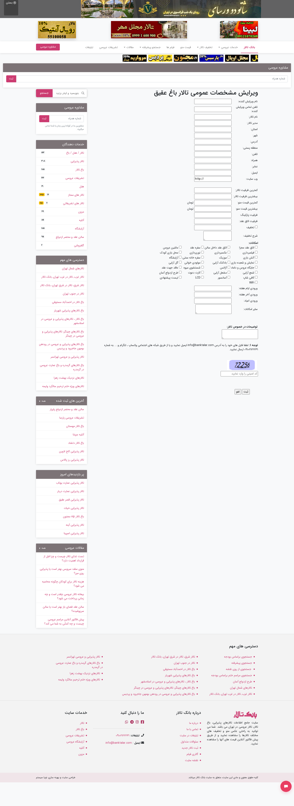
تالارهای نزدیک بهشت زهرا (69, 378)
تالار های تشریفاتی (62, 203)
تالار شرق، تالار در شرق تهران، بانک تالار (62, 285)
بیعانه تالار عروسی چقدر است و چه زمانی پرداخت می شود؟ (64, 596)
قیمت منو (185, 47)
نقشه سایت (191, 760)
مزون (62, 212)
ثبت (11, 79)
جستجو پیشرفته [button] (151, 47)
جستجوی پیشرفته (241, 663)
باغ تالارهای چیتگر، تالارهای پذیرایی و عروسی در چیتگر (63, 333)
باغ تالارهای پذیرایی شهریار (69, 310)
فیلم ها (170, 47)
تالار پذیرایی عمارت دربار (70, 491)
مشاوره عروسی (48, 47)
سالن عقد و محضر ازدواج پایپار (67, 409)
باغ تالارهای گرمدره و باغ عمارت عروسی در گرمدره (62, 367)
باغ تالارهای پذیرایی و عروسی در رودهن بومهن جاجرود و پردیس (61, 346)
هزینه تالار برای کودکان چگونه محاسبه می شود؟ (63, 583)
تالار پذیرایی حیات (74, 508)
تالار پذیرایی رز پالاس (72, 460)
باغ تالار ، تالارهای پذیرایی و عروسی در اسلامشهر (62, 321)
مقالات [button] (130, 47)
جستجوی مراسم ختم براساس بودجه (231, 675)
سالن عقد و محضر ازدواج (62, 237)
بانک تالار (248, 47)
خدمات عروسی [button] (229, 47)
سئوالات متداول (189, 741)
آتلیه (62, 220)
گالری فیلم (192, 754)
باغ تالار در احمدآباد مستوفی (68, 302)
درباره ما (193, 723)
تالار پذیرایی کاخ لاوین (71, 451)
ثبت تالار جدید (190, 748)
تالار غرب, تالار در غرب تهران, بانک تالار (62, 277)
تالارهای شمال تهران (73, 268)
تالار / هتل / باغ (62, 153)
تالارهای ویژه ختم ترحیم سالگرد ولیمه (63, 386)
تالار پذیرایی (62, 161)
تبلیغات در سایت (189, 735)
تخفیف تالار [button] (206, 47)
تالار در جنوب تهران (73, 294)
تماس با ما (192, 729)
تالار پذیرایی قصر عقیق (71, 499)
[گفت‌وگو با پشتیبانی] (286, 786)
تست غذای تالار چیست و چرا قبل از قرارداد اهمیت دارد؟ (64, 558)
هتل (62, 186)
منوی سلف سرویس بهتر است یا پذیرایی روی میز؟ (62, 571)
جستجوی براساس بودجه (238, 657)
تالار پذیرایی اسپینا (74, 533)
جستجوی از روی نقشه (239, 669)
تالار (82, 723)
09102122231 (122, 735)
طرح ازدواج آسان (242, 681)
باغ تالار (62, 169)
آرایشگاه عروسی (75, 741)
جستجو (44, 93)
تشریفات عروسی (108, 47)
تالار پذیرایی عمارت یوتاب (70, 483)
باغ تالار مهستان (75, 426)
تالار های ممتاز (62, 195)
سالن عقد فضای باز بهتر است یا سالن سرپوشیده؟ (63, 609)
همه (43, 401)
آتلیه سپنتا (78, 434)
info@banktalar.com (119, 743)
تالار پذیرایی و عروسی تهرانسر (67, 357)
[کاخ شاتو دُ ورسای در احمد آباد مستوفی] (171, 9)
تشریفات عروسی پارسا (71, 418)
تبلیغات (89, 47)
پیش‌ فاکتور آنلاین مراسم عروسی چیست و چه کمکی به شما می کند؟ (64, 621)
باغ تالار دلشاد (76, 443)
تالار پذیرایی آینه (75, 525)
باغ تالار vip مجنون (73, 516)
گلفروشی (62, 245)
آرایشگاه (62, 228)
